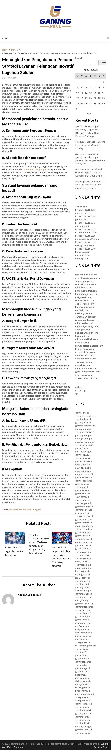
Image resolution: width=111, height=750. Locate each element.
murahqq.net (82, 226)
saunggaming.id (83, 438)
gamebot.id (81, 664)
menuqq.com (82, 258)
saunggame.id (82, 500)
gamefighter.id (83, 661)
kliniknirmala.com (84, 349)
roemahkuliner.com (85, 284)
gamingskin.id (82, 584)
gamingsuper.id (83, 729)
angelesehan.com (84, 303)
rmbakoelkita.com (85, 300)
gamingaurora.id (84, 506)
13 (90, 92)
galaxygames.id (83, 538)
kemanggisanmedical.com (89, 345)
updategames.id (83, 542)
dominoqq (80, 390)
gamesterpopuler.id (85, 416)
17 (77, 98)
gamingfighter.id (84, 606)
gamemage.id (82, 668)
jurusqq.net (81, 219)
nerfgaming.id (82, 600)
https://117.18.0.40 (85, 248)
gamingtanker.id (84, 603)
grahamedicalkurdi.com (87, 371)
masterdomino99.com (87, 238)
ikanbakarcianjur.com (86, 332)
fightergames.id (83, 632)
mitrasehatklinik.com (86, 339)
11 (82, 92)
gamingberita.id (83, 509)
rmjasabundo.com (84, 319)
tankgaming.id (83, 700)
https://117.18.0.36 (85, 209)
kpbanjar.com (82, 342)
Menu (5, 38)
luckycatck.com (83, 297)
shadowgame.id (83, 503)
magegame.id (82, 687)
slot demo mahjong (34, 169)
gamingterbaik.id (84, 432)
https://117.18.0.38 (85, 235)
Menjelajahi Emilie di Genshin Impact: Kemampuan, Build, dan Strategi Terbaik (89, 184)
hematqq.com (82, 251)
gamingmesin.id (83, 710)
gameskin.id (81, 648)
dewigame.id (82, 496)
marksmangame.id (85, 694)
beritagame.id (82, 571)
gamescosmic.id (83, 529)
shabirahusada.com (85, 358)
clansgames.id (82, 623)
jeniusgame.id (82, 577)
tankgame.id (82, 697)
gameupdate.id (83, 551)
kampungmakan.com (86, 293)
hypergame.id (82, 690)
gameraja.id (81, 487)
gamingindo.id (82, 720)
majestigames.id (84, 474)
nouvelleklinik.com (85, 352)
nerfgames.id (82, 626)
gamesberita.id (83, 532)
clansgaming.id (83, 590)
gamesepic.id (82, 619)
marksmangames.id (85, 645)
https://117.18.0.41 (85, 229)
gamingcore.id (83, 716)
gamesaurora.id (83, 519)
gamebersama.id (84, 477)
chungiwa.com (83, 329)
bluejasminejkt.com (85, 306)
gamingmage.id (83, 593)
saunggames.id (83, 467)
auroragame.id (83, 558)
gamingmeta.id (83, 597)
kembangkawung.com (87, 326)
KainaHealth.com (84, 355)
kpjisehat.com (82, 336)
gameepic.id (81, 671)
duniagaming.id (83, 428)
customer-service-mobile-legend (25, 509)
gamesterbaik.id (83, 461)
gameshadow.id (83, 480)
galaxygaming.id (84, 516)
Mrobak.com (81, 310)
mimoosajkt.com (84, 323)
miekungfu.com (83, 313)
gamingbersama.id (85, 425)
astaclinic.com (83, 365)
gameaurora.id (83, 545)
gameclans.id (82, 655)
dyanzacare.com (84, 374)
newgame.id (81, 561)
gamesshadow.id (84, 445)
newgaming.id (82, 513)
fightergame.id (83, 681)
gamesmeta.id (83, 610)
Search (78, 57)
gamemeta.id (82, 658)
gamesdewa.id (83, 454)
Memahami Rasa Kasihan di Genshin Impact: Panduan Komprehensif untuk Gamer (89, 172)
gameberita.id (82, 555)
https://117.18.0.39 (85, 216)
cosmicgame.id (83, 564)
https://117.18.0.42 (85, 222)
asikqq (78, 387)
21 (95, 98)
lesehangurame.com (86, 274)
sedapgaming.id (83, 451)
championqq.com (84, 245)
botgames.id (82, 629)
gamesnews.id (82, 535)
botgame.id (81, 674)
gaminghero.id (83, 713)
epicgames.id (82, 639)
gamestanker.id (83, 703)
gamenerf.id (81, 652)
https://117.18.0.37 (85, 242)
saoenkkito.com (83, 287)
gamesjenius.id (83, 457)
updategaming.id (84, 525)
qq (76, 393)
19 (86, 98)
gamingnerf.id (82, 580)
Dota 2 (14, 49)
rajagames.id (82, 483)
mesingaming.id (83, 726)
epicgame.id (81, 684)
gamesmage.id (83, 616)
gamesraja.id (82, 448)
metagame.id (82, 677)
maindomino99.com (85, 232)
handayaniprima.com (86, 290)
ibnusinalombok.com (86, 368)
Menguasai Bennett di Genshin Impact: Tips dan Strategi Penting (90, 145)
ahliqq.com (81, 213)
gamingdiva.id (82, 723)
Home (5, 49)
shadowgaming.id (84, 441)
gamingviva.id (82, 732)
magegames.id (83, 635)
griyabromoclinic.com (86, 378)
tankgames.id (82, 642)
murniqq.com (82, 255)
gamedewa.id (82, 490)
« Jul (89, 113)
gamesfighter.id (83, 613)
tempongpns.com (84, 281)
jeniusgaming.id (83, 435)
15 (99, 92)
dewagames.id (83, 464)
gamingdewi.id (83, 419)
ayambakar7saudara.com (88, 277)
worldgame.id (82, 574)
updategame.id (83, 567)
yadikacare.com (83, 361)
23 (103, 98)
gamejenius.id (82, 493)
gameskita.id (82, 412)
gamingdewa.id (83, 422)
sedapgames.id (83, 470)
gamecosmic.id (83, 548)
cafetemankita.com (85, 316)
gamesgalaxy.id (83, 522)
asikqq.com (81, 206)
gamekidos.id (82, 707)
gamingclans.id (83, 587)
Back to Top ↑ (101, 747)
